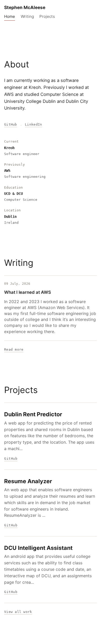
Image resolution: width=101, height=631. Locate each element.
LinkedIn (33, 124)
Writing (27, 16)
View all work (18, 612)
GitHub (10, 124)
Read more (13, 349)
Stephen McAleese (24, 7)
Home (9, 16)
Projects (47, 16)
